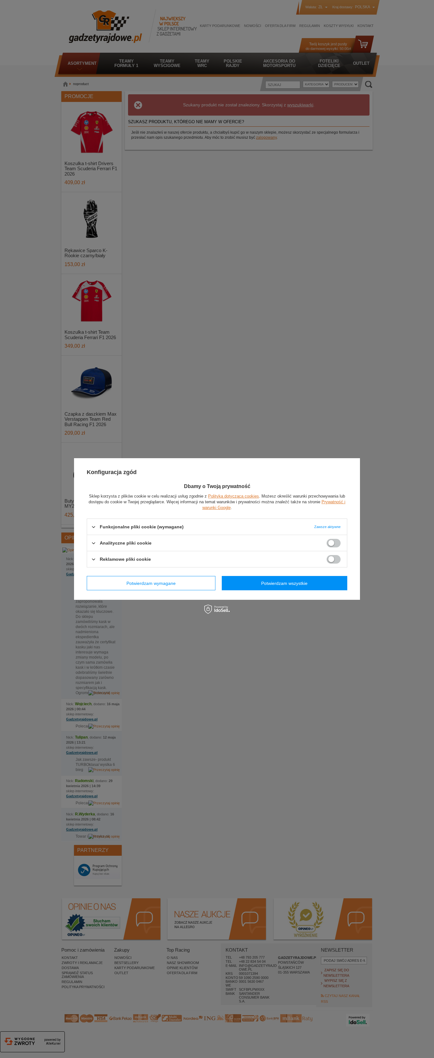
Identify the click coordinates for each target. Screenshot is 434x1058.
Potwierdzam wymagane (151, 583)
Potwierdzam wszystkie (284, 583)
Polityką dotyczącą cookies (233, 496)
